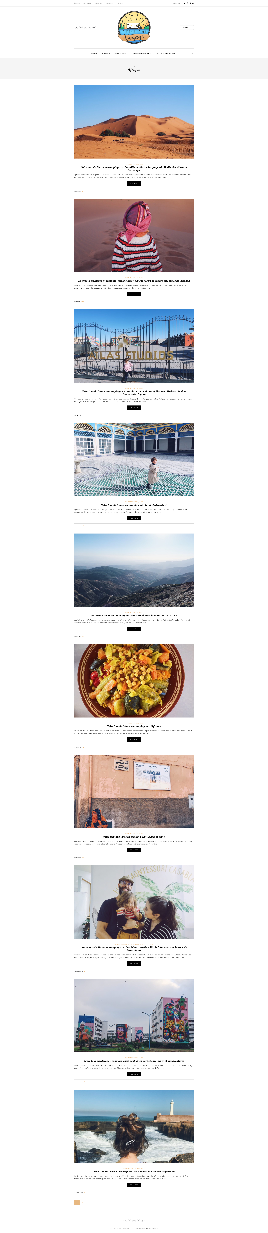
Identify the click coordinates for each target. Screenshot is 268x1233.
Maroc (141, 164)
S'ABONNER (186, 27)
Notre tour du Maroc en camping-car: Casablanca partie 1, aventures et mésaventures (134, 1061)
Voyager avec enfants (146, 944)
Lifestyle (132, 944)
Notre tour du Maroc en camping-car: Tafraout (134, 726)
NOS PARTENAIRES (98, 3)
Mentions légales (152, 1229)
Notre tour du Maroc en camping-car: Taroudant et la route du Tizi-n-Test (134, 616)
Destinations (134, 164)
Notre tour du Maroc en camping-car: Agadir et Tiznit (134, 837)
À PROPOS (77, 3)
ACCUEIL (94, 53)
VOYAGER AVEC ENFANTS (142, 53)
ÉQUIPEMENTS (87, 3)
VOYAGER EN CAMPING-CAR (165, 53)
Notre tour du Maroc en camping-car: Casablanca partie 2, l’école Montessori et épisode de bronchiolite (134, 949)
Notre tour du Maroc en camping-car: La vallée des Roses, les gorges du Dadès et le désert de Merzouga (134, 168)
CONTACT (120, 3)
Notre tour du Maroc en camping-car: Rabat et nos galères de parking (134, 1172)
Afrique (127, 164)
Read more (134, 183)
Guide (138, 1168)
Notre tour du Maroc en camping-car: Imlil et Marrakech (134, 505)
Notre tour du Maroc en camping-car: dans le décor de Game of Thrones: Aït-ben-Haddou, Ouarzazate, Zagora (134, 393)
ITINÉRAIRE (106, 53)
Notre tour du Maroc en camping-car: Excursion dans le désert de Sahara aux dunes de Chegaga (134, 281)
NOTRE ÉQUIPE (110, 3)
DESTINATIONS (120, 53)
